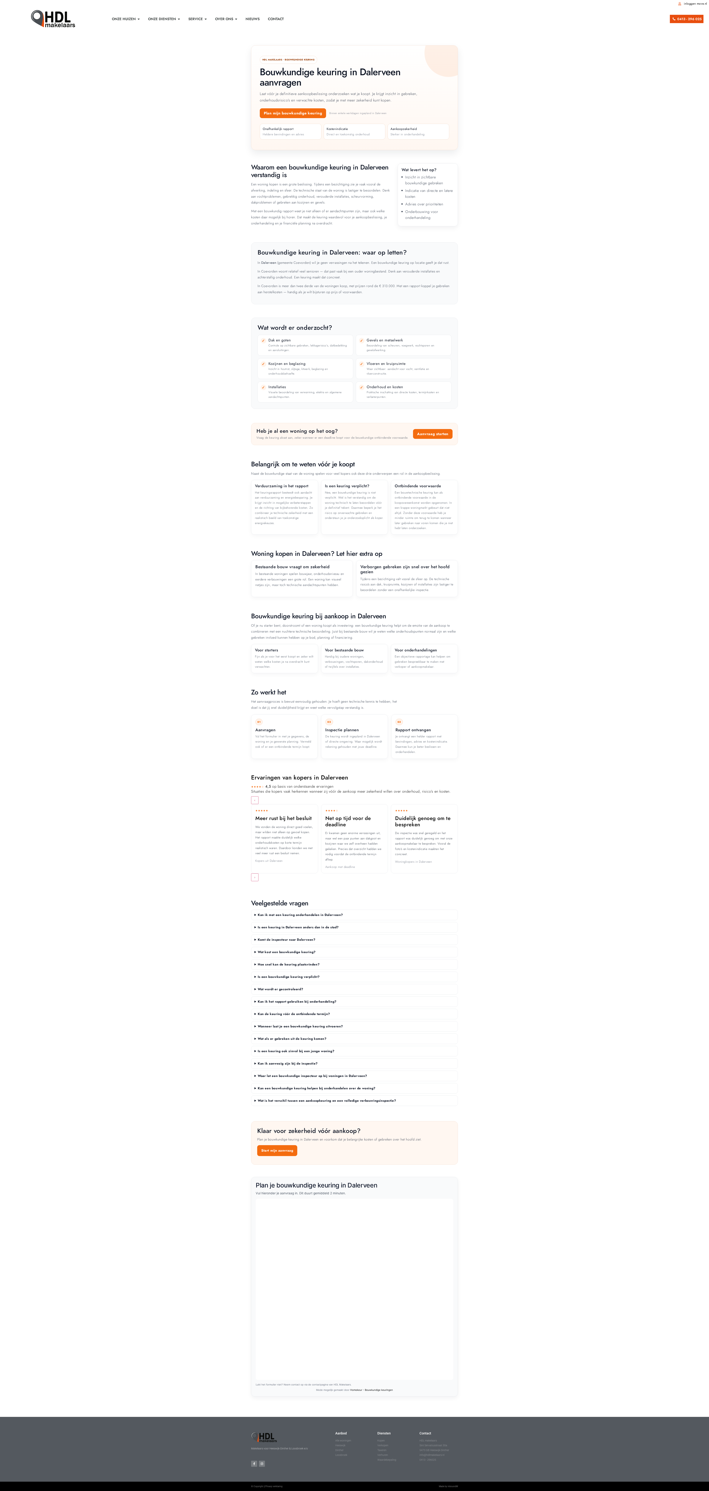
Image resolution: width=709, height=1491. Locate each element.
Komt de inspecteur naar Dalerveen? (286, 939)
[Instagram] (262, 1464)
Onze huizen (124, 18)
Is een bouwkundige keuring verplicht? (289, 977)
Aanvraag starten (432, 434)
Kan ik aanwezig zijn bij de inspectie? (288, 1063)
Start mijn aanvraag (277, 1150)
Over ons (224, 18)
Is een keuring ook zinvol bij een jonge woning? (296, 1051)
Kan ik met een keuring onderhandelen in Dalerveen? (300, 915)
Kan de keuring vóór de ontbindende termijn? (294, 1014)
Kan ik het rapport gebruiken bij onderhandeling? (297, 1001)
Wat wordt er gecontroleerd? (280, 989)
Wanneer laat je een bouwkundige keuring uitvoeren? (300, 1026)
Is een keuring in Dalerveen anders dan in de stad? (298, 927)
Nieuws (253, 18)
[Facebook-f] (254, 1464)
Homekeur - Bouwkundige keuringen (371, 1389)
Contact (276, 18)
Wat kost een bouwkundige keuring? (287, 952)
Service (195, 18)
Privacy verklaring (273, 1486)
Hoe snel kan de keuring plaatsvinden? (289, 964)
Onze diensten (162, 18)
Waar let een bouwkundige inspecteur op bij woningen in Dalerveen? (312, 1076)
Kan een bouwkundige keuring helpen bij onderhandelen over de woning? (317, 1088)
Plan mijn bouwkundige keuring (293, 113)
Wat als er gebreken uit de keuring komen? (292, 1038)
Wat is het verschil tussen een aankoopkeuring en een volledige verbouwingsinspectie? (327, 1100)
